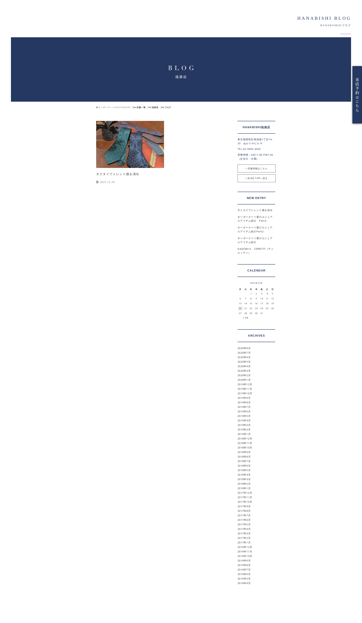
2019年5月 (244, 416)
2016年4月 (244, 583)
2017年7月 (244, 515)
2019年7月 (244, 407)
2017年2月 (244, 538)
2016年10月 (245, 556)
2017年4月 (244, 529)
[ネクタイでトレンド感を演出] (130, 144)
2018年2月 (244, 483)
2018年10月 (245, 447)
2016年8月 (244, 565)
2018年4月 (244, 474)
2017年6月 (244, 520)
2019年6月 (244, 411)
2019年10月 (245, 393)
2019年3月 (244, 425)
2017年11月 (245, 497)
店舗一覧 (141, 107)
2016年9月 (244, 560)
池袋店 (155, 107)
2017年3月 (244, 533)
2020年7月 (244, 352)
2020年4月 (244, 366)
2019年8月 (244, 402)
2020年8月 (244, 348)
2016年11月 (245, 551)
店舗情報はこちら (258, 168)
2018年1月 (244, 488)
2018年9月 (244, 452)
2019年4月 (244, 420)
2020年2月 (244, 375)
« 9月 (245, 317)
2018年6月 (244, 465)
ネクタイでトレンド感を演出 (117, 174)
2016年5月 (244, 578)
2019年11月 (245, 388)
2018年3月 (244, 479)
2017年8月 (244, 510)
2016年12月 (245, 547)
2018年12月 (245, 438)
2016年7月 (244, 569)
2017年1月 (244, 542)
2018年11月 (245, 443)
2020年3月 (244, 370)
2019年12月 (245, 384)
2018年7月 (244, 461)
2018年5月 (244, 470)
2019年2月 (244, 429)
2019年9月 (244, 398)
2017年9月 (244, 506)
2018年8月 (244, 456)
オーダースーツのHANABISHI (114, 107)
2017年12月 (245, 492)
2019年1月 (244, 434)
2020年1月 (244, 379)
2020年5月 (244, 361)
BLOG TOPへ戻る (258, 178)
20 (240, 308)
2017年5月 (244, 524)
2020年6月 (244, 357)
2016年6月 (244, 574)
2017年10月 (245, 501)
